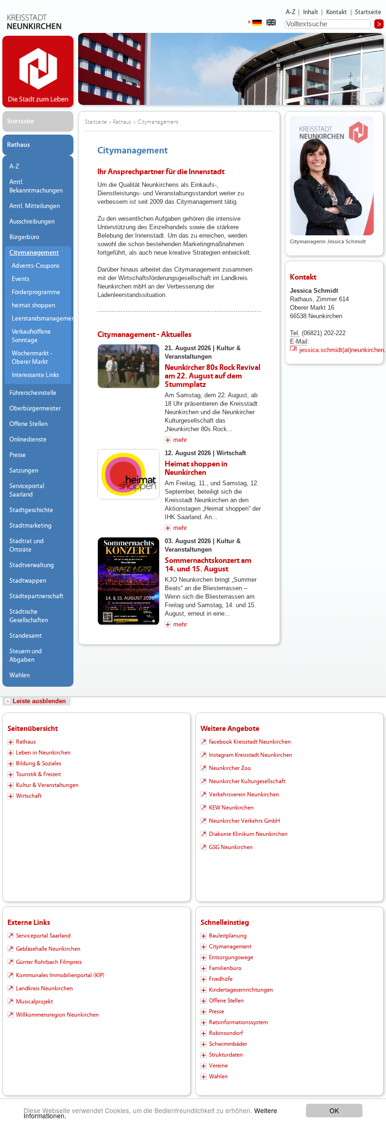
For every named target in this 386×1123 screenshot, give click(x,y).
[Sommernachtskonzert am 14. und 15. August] (128, 581)
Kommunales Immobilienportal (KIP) (60, 975)
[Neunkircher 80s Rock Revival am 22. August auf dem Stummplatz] (128, 366)
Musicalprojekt (34, 1001)
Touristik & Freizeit (38, 774)
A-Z (290, 12)
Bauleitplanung (228, 935)
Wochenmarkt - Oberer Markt (32, 358)
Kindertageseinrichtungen (241, 990)
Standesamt (25, 636)
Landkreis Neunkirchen (44, 988)
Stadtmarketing (30, 525)
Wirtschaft (28, 796)
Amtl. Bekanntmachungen (36, 186)
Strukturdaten (226, 1054)
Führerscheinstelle (32, 393)
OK (334, 1110)
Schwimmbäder (228, 1044)
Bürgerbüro (24, 237)
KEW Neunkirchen (231, 807)
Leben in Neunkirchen (43, 752)
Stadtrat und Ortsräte (26, 545)
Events (20, 279)
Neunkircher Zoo (230, 768)
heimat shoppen (33, 305)
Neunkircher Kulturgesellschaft (247, 781)
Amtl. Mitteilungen (34, 206)
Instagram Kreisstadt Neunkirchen (250, 755)
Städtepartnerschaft (36, 596)
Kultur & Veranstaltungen (47, 785)
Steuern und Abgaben (25, 656)
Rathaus (18, 145)
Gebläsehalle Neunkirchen (48, 949)
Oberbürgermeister (35, 408)
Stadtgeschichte (31, 510)
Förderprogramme (36, 292)
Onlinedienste (28, 439)
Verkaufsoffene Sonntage (31, 336)
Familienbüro (225, 968)
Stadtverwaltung (31, 565)
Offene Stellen (28, 424)
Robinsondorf (226, 1033)
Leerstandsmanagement (39, 318)
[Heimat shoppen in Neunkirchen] (128, 474)
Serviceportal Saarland (26, 490)
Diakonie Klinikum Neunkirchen (248, 834)
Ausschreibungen (32, 221)
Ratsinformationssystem (238, 1022)
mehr (180, 439)
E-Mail (298, 341)
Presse (17, 455)
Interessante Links (35, 375)
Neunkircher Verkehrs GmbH (244, 821)
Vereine (218, 1065)
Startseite (368, 12)
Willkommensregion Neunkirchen (57, 1014)
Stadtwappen (27, 581)
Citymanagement (34, 253)
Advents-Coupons (35, 266)
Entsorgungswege (231, 957)
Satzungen (23, 470)
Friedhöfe (221, 979)
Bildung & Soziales (38, 763)
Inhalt (311, 12)
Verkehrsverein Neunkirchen (244, 794)
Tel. (295, 333)
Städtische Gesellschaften (28, 616)
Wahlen (19, 675)
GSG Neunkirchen (231, 847)
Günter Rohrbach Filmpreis (49, 962)
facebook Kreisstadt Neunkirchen (250, 741)
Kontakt (336, 12)
